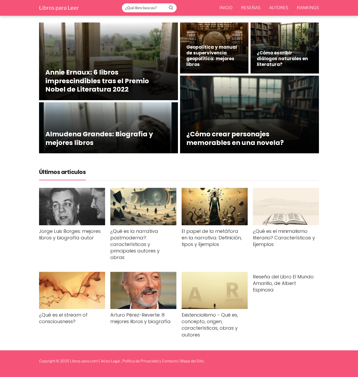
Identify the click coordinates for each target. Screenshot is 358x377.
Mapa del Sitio (192, 361)
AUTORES (278, 7)
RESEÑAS (251, 7)
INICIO (225, 7)
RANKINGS (308, 7)
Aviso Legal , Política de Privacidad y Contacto (139, 361)
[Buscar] (170, 7)
